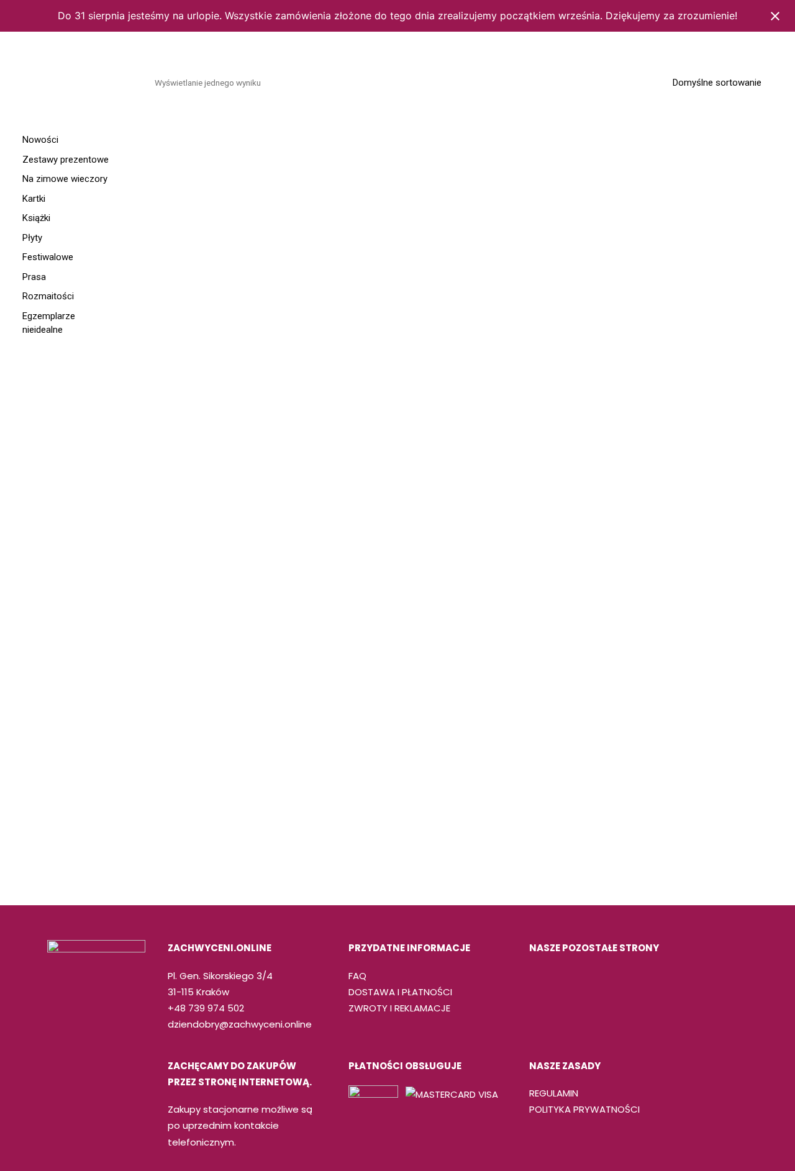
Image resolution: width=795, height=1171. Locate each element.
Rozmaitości (492, 76)
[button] (765, 76)
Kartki (380, 76)
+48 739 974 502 (206, 1008)
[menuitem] (205, 76)
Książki (282, 76)
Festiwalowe (572, 76)
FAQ (357, 975)
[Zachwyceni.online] (65, 76)
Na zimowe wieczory (64, 178)
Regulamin (553, 1093)
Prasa (428, 76)
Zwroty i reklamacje (399, 1008)
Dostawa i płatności (400, 991)
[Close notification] (775, 16)
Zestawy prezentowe (65, 159)
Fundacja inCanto (665, 76)
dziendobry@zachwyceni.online (240, 1024)
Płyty (332, 76)
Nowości (40, 139)
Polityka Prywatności (584, 1109)
